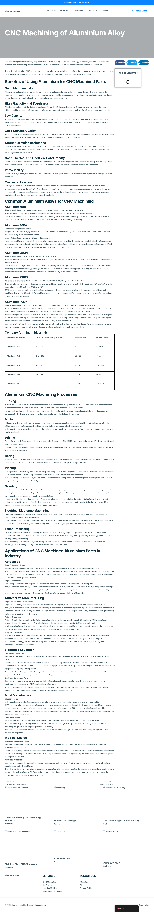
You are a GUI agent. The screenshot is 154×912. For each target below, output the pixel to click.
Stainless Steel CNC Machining (21, 864)
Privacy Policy (143, 905)
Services (49, 10)
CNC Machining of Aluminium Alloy (121, 820)
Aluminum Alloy (111, 863)
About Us (93, 10)
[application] (54, 11)
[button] (120, 62)
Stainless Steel (62, 858)
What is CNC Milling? (65, 820)
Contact (104, 10)
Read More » (9, 824)
